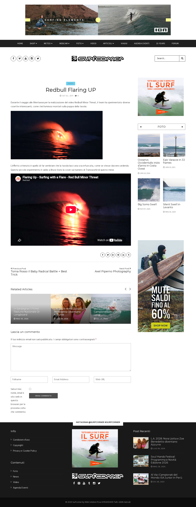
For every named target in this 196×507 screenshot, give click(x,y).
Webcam (63, 43)
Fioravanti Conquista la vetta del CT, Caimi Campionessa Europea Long (108, 310)
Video (93, 43)
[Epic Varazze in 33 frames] (174, 145)
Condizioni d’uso (21, 440)
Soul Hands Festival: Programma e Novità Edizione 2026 (163, 459)
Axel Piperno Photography (113, 270)
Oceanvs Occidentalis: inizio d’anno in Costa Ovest (149, 164)
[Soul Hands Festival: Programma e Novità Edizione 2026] (141, 461)
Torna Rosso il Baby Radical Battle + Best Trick (39, 271)
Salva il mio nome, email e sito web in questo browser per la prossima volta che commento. (18, 400)
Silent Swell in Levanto (171, 206)
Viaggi (124, 43)
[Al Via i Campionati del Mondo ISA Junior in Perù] (141, 479)
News (16, 477)
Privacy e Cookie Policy (25, 451)
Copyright (18, 445)
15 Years (160, 43)
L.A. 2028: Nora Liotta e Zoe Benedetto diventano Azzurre (70, 311)
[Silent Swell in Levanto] (174, 189)
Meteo (47, 43)
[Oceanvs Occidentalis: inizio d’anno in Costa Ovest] (149, 145)
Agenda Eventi (141, 43)
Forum (175, 43)
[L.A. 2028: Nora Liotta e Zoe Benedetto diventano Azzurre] (141, 443)
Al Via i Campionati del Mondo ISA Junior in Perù (166, 476)
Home (20, 43)
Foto (79, 43)
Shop (32, 43)
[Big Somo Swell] (149, 189)
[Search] (182, 58)
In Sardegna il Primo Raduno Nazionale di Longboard (27, 311)
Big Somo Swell (147, 204)
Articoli (107, 43)
